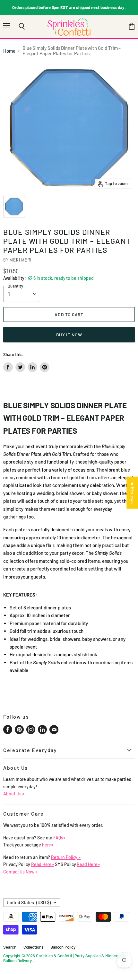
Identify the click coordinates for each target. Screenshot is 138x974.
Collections (33, 947)
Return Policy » (66, 857)
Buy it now (69, 334)
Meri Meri (20, 260)
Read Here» (42, 864)
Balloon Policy (62, 947)
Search (9, 947)
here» (47, 844)
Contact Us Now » (20, 871)
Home (9, 51)
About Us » (13, 793)
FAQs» (59, 837)
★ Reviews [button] (132, 493)
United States (29, 902)
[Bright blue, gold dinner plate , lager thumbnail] (14, 206)
